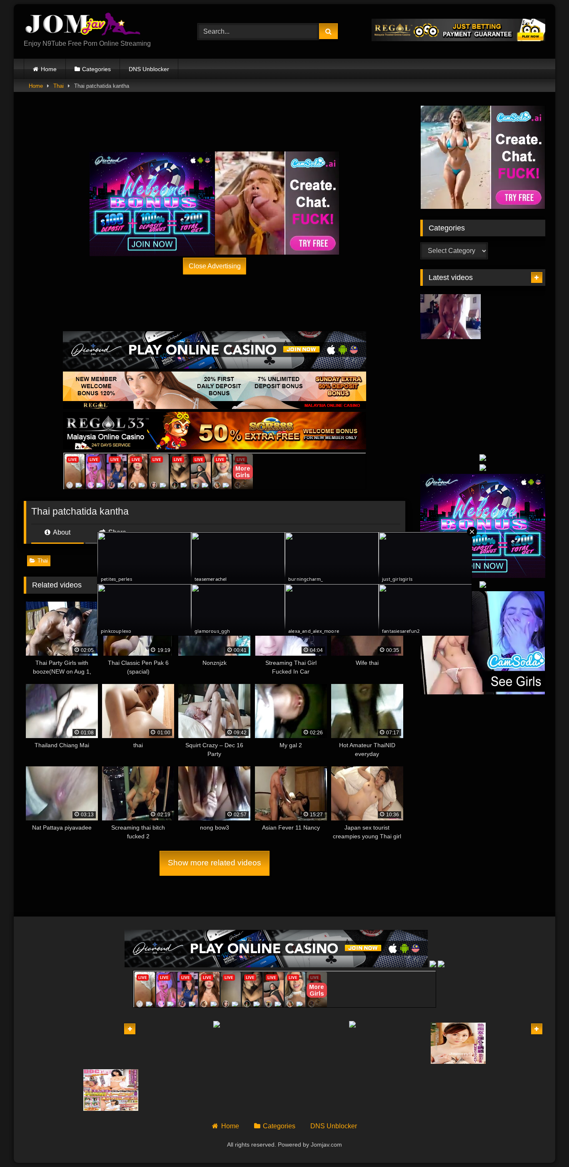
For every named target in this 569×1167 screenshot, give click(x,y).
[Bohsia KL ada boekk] (51, 1090)
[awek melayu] (51, 1043)
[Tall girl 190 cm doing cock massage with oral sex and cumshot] (458, 1090)
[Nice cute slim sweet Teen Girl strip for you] (111, 1043)
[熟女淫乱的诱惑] (458, 1043)
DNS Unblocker (149, 69)
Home (49, 69)
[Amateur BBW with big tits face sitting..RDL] (517, 1043)
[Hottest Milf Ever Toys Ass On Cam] (450, 367)
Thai (58, 86)
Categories (96, 69)
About (61, 532)
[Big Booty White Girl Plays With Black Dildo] (515, 316)
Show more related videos (214, 862)
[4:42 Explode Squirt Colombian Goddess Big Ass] (515, 367)
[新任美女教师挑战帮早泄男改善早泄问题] (111, 1090)
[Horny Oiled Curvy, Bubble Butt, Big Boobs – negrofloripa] (515, 418)
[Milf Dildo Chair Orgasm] (450, 316)
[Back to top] (543, 1142)
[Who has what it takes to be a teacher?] (517, 1090)
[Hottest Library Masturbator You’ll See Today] (450, 418)
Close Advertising (215, 265)
